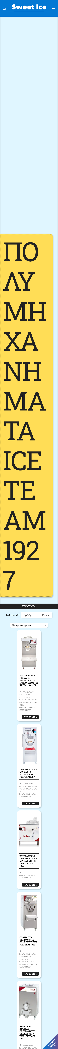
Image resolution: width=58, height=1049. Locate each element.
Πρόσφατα (30, 615)
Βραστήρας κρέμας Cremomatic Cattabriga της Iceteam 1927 (27, 1032)
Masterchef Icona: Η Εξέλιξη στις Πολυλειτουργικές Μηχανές (28, 680)
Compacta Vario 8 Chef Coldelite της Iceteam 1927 (28, 941)
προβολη (30, 717)
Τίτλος (45, 615)
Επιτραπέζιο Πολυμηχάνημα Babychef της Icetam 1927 (28, 861)
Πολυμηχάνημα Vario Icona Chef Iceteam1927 (28, 773)
